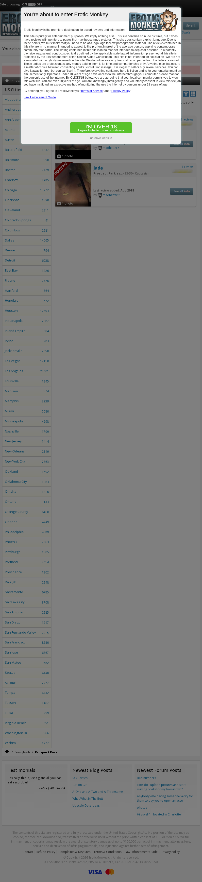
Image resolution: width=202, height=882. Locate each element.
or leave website (101, 138)
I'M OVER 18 (101, 127)
